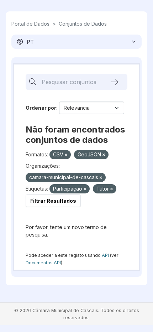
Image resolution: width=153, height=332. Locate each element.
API (105, 255)
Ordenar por (41, 108)
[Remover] (66, 154)
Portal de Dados (30, 24)
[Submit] (115, 82)
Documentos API (43, 262)
